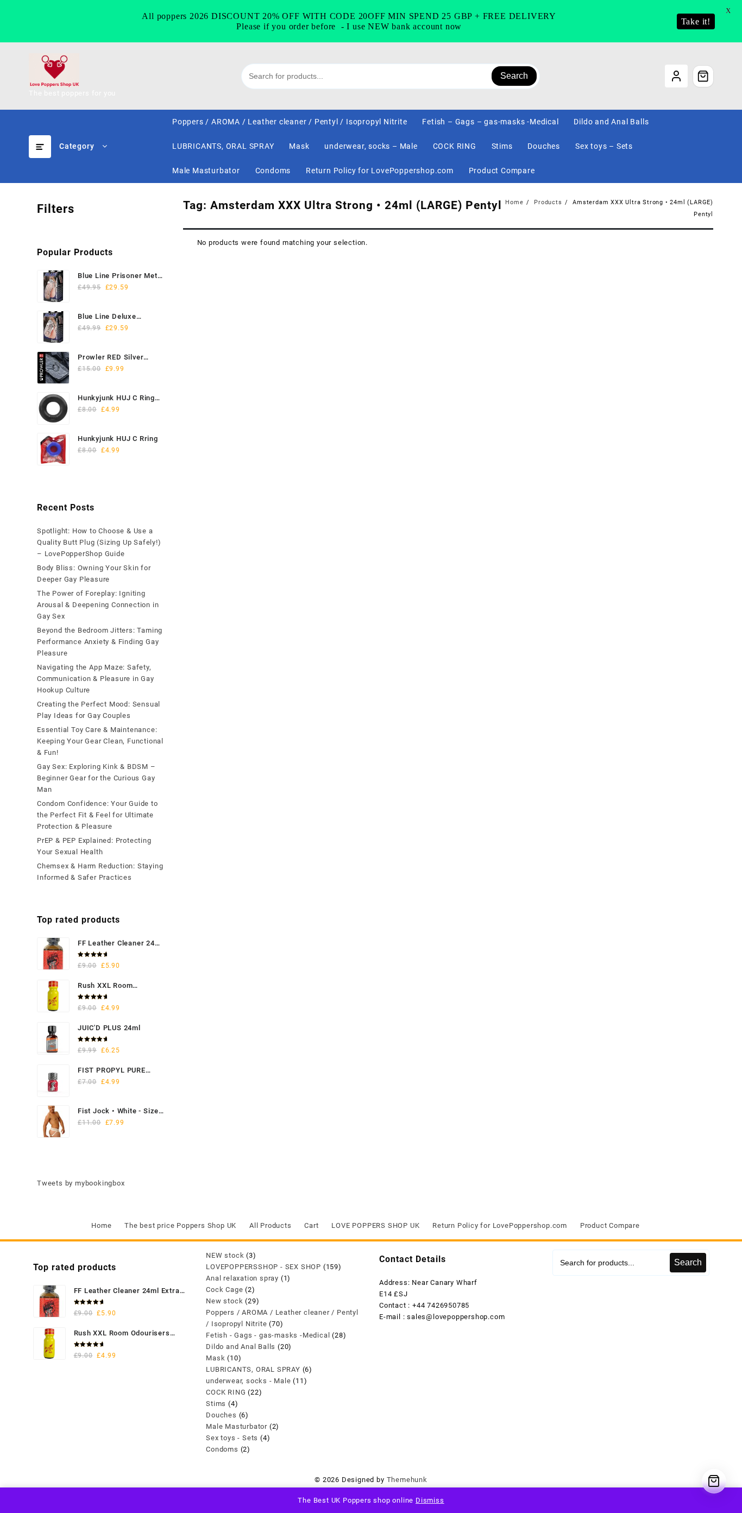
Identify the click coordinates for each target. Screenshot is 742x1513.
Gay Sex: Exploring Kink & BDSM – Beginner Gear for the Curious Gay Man (96, 777)
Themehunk (407, 1480)
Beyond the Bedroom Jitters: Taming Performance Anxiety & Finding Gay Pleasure (99, 641)
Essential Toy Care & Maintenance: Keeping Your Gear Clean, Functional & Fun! (100, 741)
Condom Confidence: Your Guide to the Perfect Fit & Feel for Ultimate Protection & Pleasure (97, 814)
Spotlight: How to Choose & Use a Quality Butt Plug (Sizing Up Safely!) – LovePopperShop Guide (99, 542)
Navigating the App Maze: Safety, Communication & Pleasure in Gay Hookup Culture (95, 678)
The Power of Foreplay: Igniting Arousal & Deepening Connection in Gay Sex (98, 604)
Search (514, 75)
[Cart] (703, 76)
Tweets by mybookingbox (81, 1183)
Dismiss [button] (430, 1500)
